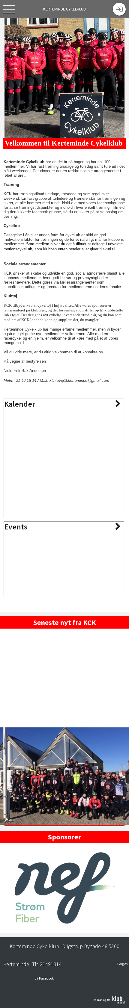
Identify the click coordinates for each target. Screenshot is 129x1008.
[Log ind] (119, 9)
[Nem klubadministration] (109, 1002)
